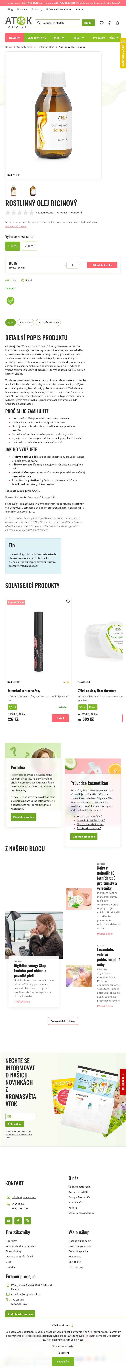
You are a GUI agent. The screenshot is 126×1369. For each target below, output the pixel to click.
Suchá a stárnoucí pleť (89, 816)
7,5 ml (12, 707)
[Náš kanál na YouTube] (8, 1220)
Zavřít (19, 284)
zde (71, 1346)
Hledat (88, 22)
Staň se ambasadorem (81, 1212)
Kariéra (73, 1207)
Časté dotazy (76, 1267)
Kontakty (36, 9)
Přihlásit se (14, 1124)
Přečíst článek (22, 1001)
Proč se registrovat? (80, 1246)
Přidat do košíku (102, 265)
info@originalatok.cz (24, 1197)
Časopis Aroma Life (79, 1197)
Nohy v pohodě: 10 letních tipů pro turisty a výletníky (107, 878)
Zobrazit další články (63, 1021)
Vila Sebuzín (75, 1202)
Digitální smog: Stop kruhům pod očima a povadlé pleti (30, 970)
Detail (60, 718)
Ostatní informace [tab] (48, 322)
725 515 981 (17, 1299)
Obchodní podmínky (80, 1240)
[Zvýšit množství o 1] (81, 265)
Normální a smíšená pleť (91, 820)
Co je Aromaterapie (79, 1186)
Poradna (22, 9)
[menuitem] (14, 37)
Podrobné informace (20, 1314)
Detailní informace (15, 226)
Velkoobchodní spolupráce (21, 1246)
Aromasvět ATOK (78, 1192)
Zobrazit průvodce (84, 836)
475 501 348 (18, 1204)
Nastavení (63, 1352)
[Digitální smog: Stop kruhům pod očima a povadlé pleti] (34, 935)
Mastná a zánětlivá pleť (90, 824)
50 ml (82, 707)
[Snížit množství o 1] (63, 265)
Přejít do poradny (23, 817)
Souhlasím (63, 1361)
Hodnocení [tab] (26, 322)
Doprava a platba (78, 1251)
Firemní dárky (13, 1251)
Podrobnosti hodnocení (68, 212)
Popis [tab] (10, 322)
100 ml (92, 707)
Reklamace (75, 1256)
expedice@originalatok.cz (25, 1294)
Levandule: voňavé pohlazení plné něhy (108, 956)
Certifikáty (75, 1261)
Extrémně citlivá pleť (89, 828)
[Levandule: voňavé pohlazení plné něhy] (79, 976)
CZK (78, 9)
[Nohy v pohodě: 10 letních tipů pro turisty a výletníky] (79, 899)
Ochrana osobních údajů (19, 1256)
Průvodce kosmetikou (58, 9)
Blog (10, 9)
